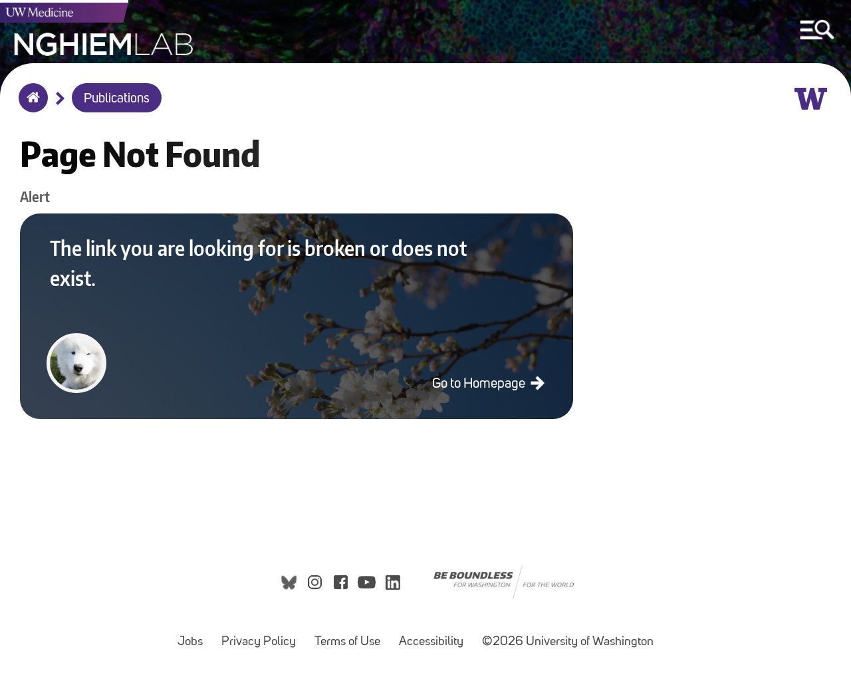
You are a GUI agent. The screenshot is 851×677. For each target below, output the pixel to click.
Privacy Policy (262, 635)
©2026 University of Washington (568, 642)
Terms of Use (351, 635)
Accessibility (435, 635)
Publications (117, 99)
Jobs (194, 635)
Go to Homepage (480, 384)
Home (30, 106)
